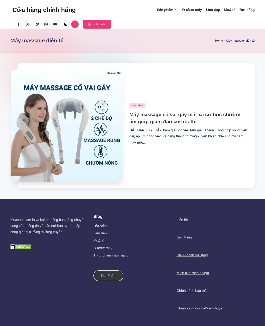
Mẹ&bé (98, 241)
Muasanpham (20, 220)
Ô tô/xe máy (102, 248)
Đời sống (100, 226)
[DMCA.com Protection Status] (20, 246)
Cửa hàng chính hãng (44, 9)
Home (219, 40)
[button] (97, 24)
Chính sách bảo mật (192, 291)
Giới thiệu (184, 237)
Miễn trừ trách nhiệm (193, 273)
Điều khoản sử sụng (192, 255)
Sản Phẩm (108, 276)
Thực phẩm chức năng (110, 255)
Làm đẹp (137, 105)
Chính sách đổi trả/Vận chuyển (200, 308)
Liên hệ (182, 220)
